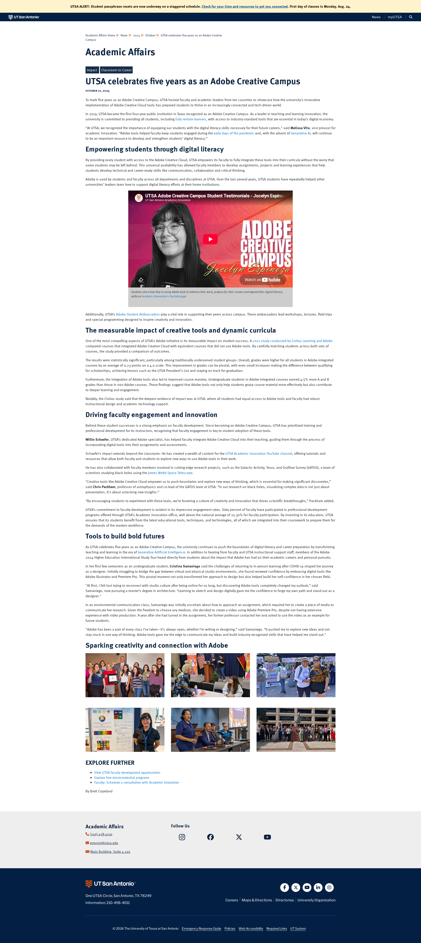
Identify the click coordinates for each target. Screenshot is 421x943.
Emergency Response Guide (201, 928)
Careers (231, 899)
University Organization (316, 899)
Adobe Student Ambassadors (138, 314)
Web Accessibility (251, 928)
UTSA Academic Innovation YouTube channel (258, 453)
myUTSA (395, 17)
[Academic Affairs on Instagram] (182, 838)
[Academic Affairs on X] (239, 838)
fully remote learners (190, 119)
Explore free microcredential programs (121, 777)
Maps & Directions (257, 899)
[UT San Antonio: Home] (24, 17)
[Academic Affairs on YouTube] (267, 838)
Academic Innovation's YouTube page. (164, 296)
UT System (298, 928)
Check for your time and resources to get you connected (245, 6)
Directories (285, 899)
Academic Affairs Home (101, 35)
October (150, 35)
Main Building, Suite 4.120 (110, 851)
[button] (410, 17)
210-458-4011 (118, 902)
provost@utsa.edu (104, 842)
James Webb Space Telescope (170, 472)
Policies (230, 928)
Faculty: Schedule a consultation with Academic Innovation (136, 782)
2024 (136, 35)
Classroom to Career (116, 70)
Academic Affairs (120, 51)
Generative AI (300, 133)
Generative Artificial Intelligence (161, 552)
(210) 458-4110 (101, 834)
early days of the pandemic (234, 133)
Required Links (276, 928)
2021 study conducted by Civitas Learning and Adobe (292, 340)
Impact (92, 70)
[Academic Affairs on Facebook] (210, 838)
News (376, 17)
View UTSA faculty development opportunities (127, 772)
